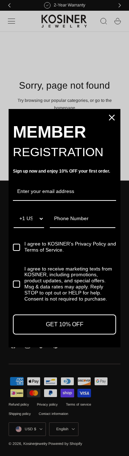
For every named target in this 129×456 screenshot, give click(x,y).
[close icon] (111, 117)
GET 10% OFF (64, 324)
